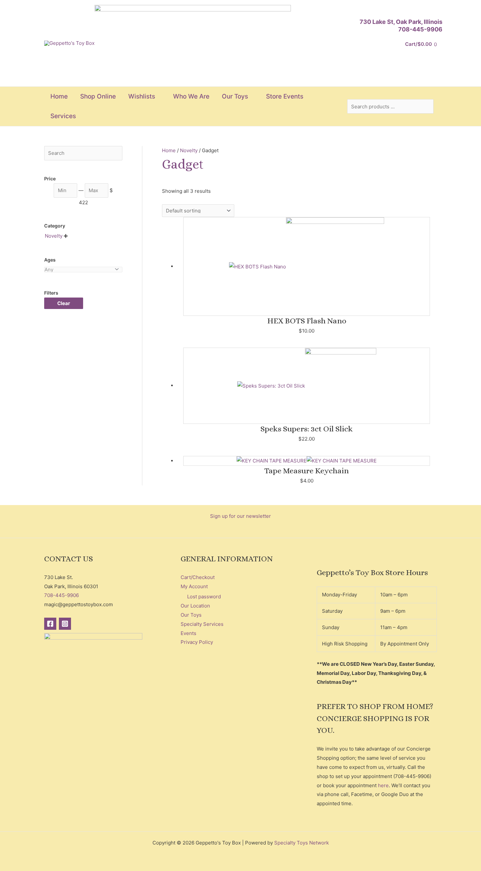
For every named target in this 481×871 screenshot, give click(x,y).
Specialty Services (202, 624)
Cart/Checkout (198, 577)
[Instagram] (65, 624)
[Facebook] (50, 624)
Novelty (189, 150)
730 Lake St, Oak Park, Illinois (401, 21)
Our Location (195, 606)
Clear (63, 303)
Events (188, 633)
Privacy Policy (197, 642)
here (383, 785)
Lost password (204, 596)
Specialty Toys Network (301, 843)
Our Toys (191, 615)
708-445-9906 (420, 29)
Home (169, 150)
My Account (194, 586)
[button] (158, 96)
